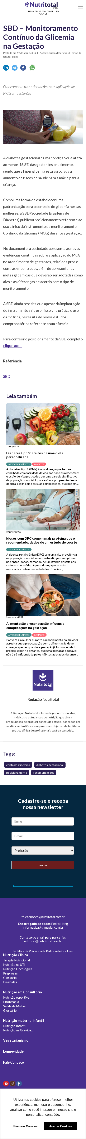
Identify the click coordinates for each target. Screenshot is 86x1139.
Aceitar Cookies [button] (60, 1126)
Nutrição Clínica (15, 955)
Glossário (10, 977)
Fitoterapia (11, 1002)
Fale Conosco (13, 1062)
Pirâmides (10, 982)
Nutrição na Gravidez (18, 1030)
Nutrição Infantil (14, 1026)
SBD (6, 376)
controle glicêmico (18, 765)
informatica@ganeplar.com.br (43, 927)
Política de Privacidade (29, 951)
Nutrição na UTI (14, 964)
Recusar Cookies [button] (25, 1126)
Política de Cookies (59, 951)
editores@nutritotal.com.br (43, 941)
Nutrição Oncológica (17, 969)
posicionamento (16, 772)
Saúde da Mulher (14, 1006)
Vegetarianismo (15, 1040)
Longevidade (13, 1051)
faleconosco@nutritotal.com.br (43, 917)
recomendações (43, 772)
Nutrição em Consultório (22, 992)
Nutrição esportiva (16, 997)
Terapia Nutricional (16, 960)
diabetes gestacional (49, 765)
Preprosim (10, 973)
